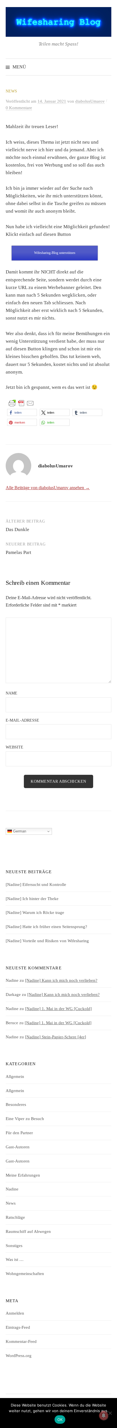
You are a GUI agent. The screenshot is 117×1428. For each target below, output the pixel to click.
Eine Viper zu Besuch (25, 1118)
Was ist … (15, 1259)
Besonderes (16, 1104)
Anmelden (15, 1313)
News (11, 91)
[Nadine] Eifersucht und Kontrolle (36, 884)
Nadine (12, 1189)
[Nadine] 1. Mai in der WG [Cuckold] (58, 1008)
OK (60, 1419)
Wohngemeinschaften (25, 1273)
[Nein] (110, 1413)
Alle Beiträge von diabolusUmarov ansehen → (48, 487)
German (19, 831)
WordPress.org (19, 1355)
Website (14, 747)
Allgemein (15, 1076)
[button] (22, 412)
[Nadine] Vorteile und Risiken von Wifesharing (47, 941)
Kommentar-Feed (21, 1341)
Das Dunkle (17, 529)
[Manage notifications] (103, 1415)
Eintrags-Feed (18, 1327)
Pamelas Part (18, 552)
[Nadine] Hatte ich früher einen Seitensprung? (46, 926)
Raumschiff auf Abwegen (28, 1231)
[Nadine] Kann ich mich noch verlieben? (61, 980)
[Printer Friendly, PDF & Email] (21, 403)
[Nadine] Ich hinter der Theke (32, 898)
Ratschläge (15, 1217)
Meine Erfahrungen (23, 1175)
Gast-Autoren (18, 1147)
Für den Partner (19, 1133)
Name (11, 693)
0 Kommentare (19, 107)
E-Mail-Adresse (22, 720)
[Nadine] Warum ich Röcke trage (35, 912)
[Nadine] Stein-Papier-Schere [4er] (55, 1037)
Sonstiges (14, 1245)
